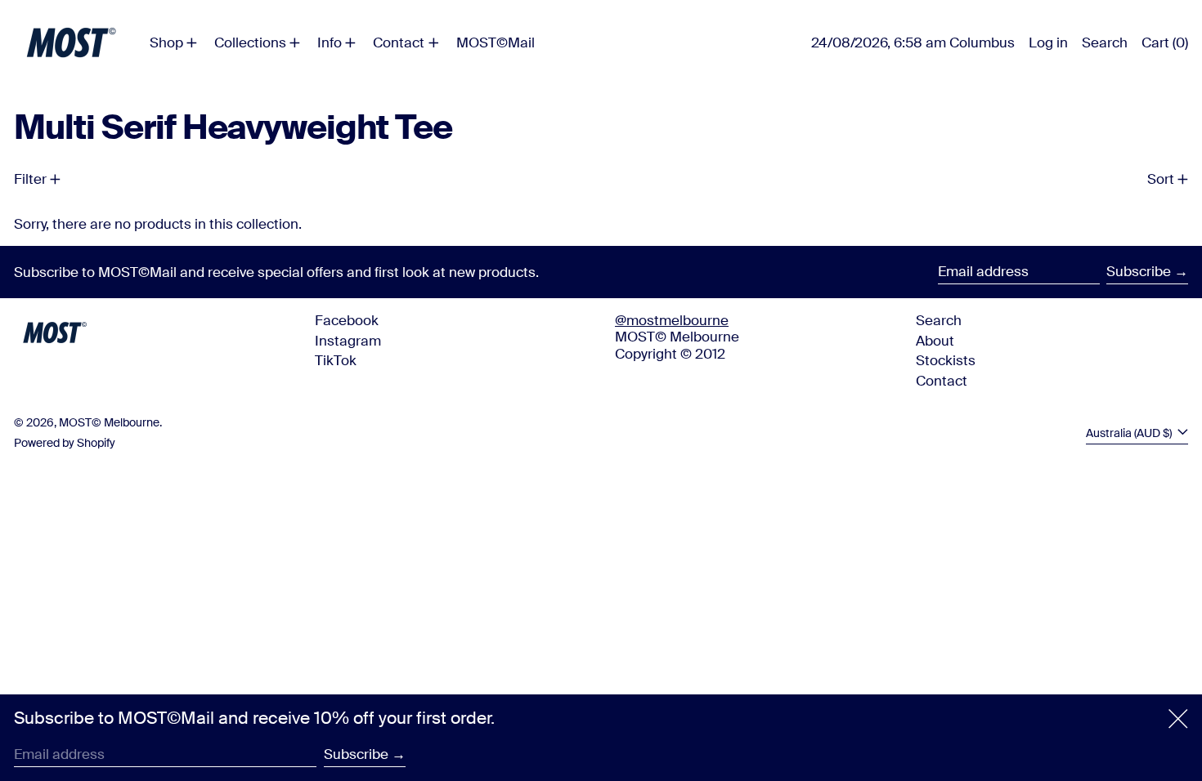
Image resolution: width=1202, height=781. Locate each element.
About (935, 341)
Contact (941, 381)
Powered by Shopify (64, 443)
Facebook (347, 320)
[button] (1105, 42)
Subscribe (1138, 271)
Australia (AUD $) (1130, 433)
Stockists (946, 360)
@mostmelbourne (672, 320)
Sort (1160, 179)
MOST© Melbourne (109, 423)
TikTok (336, 360)
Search (939, 320)
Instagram (348, 340)
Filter (30, 179)
